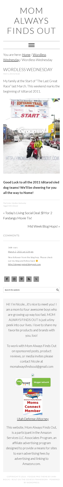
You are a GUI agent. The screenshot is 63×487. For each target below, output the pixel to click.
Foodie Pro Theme (38, 476)
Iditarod (15, 206)
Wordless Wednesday (19, 203)
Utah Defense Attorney (33, 419)
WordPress (33, 482)
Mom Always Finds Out (31, 20)
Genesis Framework (37, 479)
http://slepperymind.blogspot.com (24, 264)
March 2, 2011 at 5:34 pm (20, 251)
